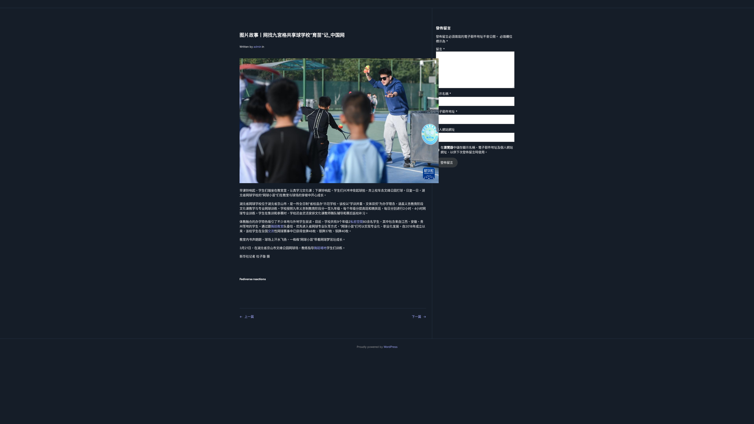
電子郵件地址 (446, 111)
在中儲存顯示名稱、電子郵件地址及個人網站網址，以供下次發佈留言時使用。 (477, 149)
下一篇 (416, 317)
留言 (440, 49)
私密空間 (356, 222)
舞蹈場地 (320, 248)
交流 (271, 231)
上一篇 (249, 317)
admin (257, 46)
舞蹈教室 (277, 226)
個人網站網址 (445, 130)
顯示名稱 (443, 94)
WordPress (390, 346)
